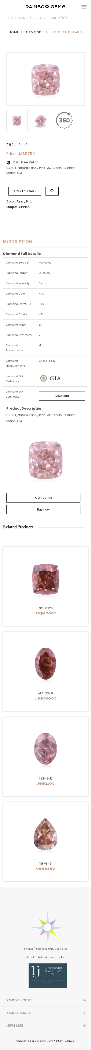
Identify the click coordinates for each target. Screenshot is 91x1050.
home (14, 32)
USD (9, 18)
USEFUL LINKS (14, 1025)
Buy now (43, 509)
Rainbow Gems (45, 1041)
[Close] (64, 120)
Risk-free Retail (25, 162)
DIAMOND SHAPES (18, 1013)
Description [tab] (17, 241)
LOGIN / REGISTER (33, 18)
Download (62, 396)
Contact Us (43, 498)
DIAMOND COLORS (19, 1000)
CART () (58, 18)
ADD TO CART (24, 191)
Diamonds (34, 32)
